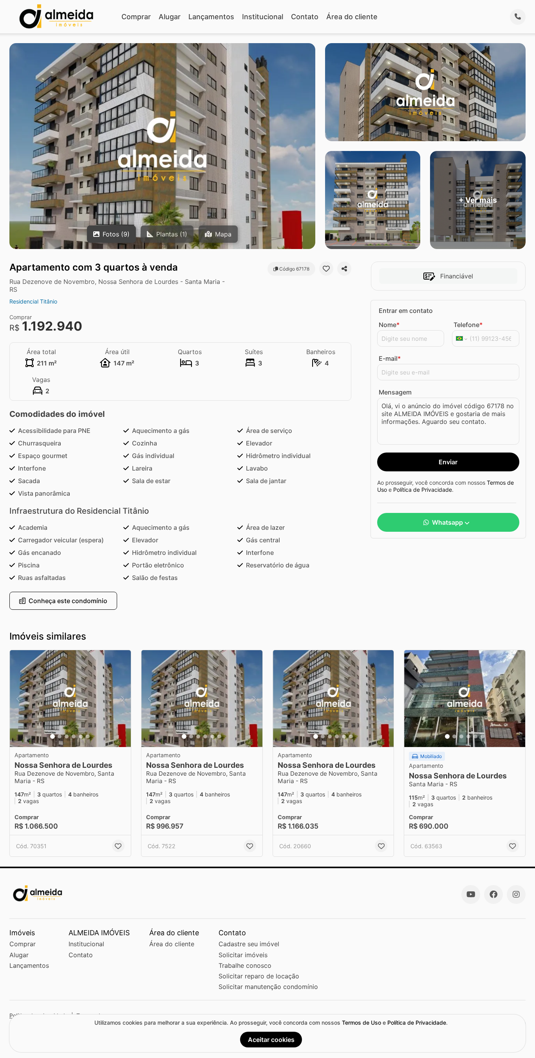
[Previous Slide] (18, 698)
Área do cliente (352, 17)
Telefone (468, 325)
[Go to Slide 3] (67, 736)
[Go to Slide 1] (52, 736)
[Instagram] (516, 894)
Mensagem (395, 392)
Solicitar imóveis (243, 955)
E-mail (390, 358)
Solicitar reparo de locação (259, 976)
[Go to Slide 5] (81, 736)
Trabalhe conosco (245, 965)
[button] (70, 698)
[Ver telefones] (518, 17)
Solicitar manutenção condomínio (268, 987)
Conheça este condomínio (68, 601)
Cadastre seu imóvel (249, 944)
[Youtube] (470, 894)
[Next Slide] (122, 698)
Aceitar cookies (271, 1039)
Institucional (262, 17)
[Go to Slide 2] (59, 736)
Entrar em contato (406, 310)
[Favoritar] (326, 269)
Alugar (170, 17)
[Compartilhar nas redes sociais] (344, 269)
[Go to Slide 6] (88, 736)
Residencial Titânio (33, 301)
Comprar (136, 17)
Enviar (448, 462)
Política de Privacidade (422, 489)
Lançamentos (211, 17)
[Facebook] (493, 894)
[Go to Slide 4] (74, 736)
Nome (389, 325)
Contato (304, 17)
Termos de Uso (361, 1022)
